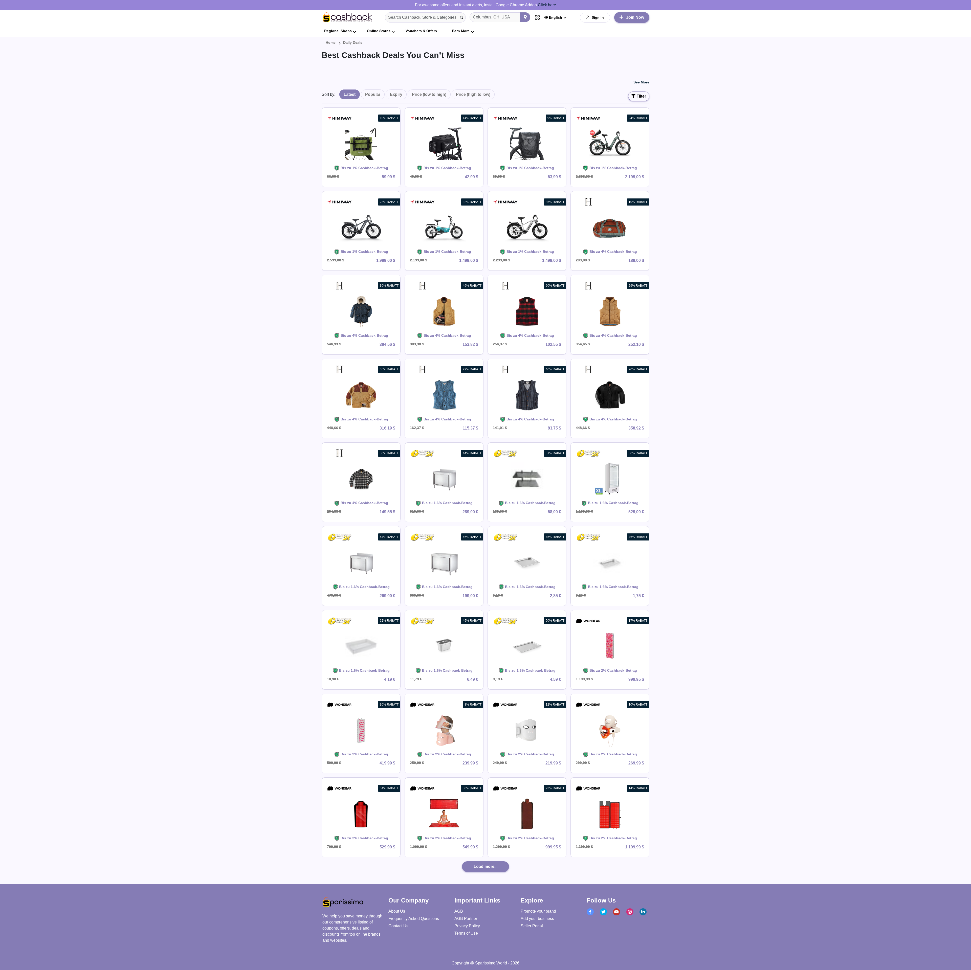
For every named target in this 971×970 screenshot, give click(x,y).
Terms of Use (466, 933)
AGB (458, 911)
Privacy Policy (467, 926)
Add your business (537, 918)
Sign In (598, 17)
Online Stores (378, 31)
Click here (547, 5)
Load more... (485, 866)
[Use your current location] (525, 17)
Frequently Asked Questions (413, 918)
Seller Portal (532, 926)
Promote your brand (538, 911)
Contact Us (398, 926)
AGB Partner (465, 918)
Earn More (461, 31)
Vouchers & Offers (421, 31)
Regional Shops (338, 31)
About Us (396, 911)
